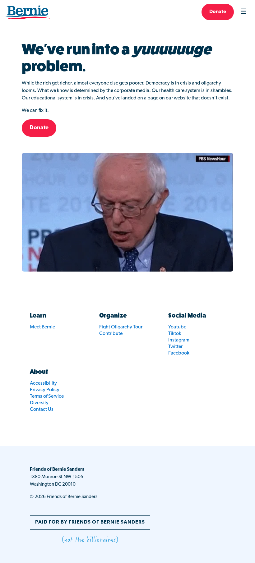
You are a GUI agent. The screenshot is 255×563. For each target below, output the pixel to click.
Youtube (177, 327)
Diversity (39, 403)
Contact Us (41, 409)
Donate (217, 11)
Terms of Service (47, 396)
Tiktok (174, 333)
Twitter (175, 346)
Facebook (178, 353)
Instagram (178, 340)
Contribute (111, 333)
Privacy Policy (44, 389)
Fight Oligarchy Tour (120, 327)
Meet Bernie (42, 327)
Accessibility (43, 383)
